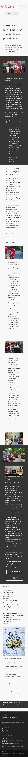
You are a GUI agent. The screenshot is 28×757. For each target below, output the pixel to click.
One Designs (20, 753)
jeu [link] (10, 125)
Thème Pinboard (11, 753)
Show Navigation (22, 13)
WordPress (4, 755)
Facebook (14, 17)
